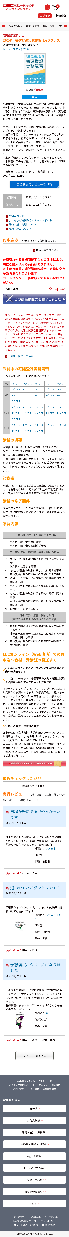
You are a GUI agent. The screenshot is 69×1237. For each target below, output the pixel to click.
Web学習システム (26, 1080)
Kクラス (39, 395)
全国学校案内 (49, 1089)
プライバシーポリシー (45, 1220)
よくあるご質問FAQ (18, 1084)
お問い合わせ (19, 1089)
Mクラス (27, 383)
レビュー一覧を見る (34, 1056)
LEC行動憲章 (18, 1216)
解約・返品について (20, 228)
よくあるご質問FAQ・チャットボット (30, 220)
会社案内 (34, 1089)
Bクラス (27, 389)
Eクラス (62, 389)
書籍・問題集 (32, 25)
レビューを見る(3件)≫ (16, 49)
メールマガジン (39, 1084)
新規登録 (61, 15)
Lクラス (16, 383)
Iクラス (16, 395)
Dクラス (50, 389)
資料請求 (55, 1084)
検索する (47, 7)
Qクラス (16, 401)
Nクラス (39, 383)
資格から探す (15, 25)
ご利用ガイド (16, 216)
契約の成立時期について (23, 224)
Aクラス (16, 389)
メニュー (64, 7)
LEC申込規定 (48, 1224)
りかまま (50, 848)
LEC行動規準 (34, 1216)
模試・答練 (48, 25)
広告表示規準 (51, 1216)
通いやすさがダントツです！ (35, 887)
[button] (65, 26)
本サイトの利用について (26, 1224)
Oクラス (50, 383)
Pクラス (61, 383)
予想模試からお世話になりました (35, 967)
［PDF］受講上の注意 (20, 356)
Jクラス (27, 395)
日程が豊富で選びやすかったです (35, 814)
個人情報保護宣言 (22, 1220)
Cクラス (39, 389)
